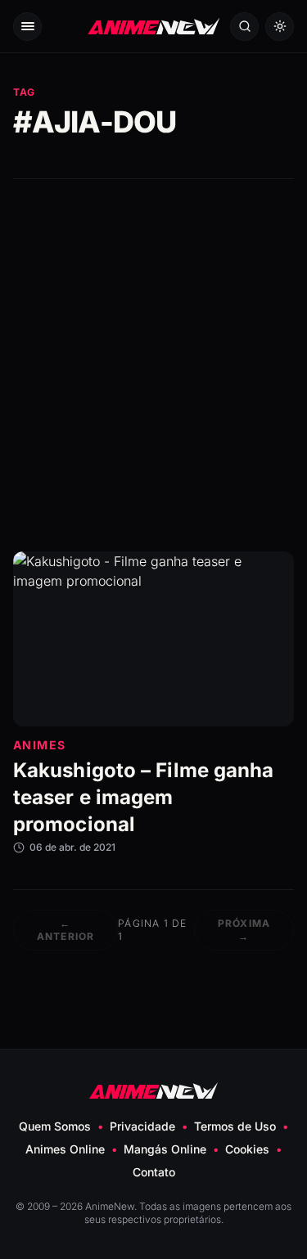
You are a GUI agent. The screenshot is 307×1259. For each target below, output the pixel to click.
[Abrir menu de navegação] (27, 26)
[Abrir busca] (244, 26)
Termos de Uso (235, 1126)
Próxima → (244, 929)
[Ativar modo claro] (279, 26)
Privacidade (142, 1126)
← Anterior (66, 929)
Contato (154, 1172)
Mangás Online (165, 1149)
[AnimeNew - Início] (154, 26)
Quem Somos (55, 1126)
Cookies (247, 1149)
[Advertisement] (153, 365)
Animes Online (65, 1149)
